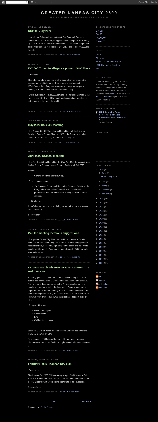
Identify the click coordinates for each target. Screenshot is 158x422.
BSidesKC (100, 41)
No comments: (74, 55)
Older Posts (86, 401)
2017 (101, 231)
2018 (101, 227)
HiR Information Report (110, 112)
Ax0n (99, 277)
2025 (101, 199)
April (104, 186)
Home (54, 401)
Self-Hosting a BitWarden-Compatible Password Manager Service (112, 117)
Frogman (101, 280)
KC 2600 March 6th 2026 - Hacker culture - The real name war (58, 269)
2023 (101, 207)
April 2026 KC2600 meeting (46, 155)
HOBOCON (101, 38)
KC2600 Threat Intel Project (108, 61)
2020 (101, 219)
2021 (101, 215)
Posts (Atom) (46, 407)
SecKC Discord (103, 97)
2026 (101, 169)
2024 (101, 203)
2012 (101, 251)
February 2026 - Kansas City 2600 (50, 363)
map (112, 94)
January (105, 194)
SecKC (99, 34)
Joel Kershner (103, 284)
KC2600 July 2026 (40, 31)
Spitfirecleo (102, 287)
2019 (101, 223)
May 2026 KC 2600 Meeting (45, 124)
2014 (101, 243)
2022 (101, 211)
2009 (101, 263)
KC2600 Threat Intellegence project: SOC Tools (59, 68)
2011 (101, 255)
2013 (101, 247)
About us (100, 58)
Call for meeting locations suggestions (53, 233)
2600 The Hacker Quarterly (108, 65)
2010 (101, 259)
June (104, 173)
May (104, 182)
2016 (101, 235)
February (106, 190)
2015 (101, 239)
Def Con (99, 31)
